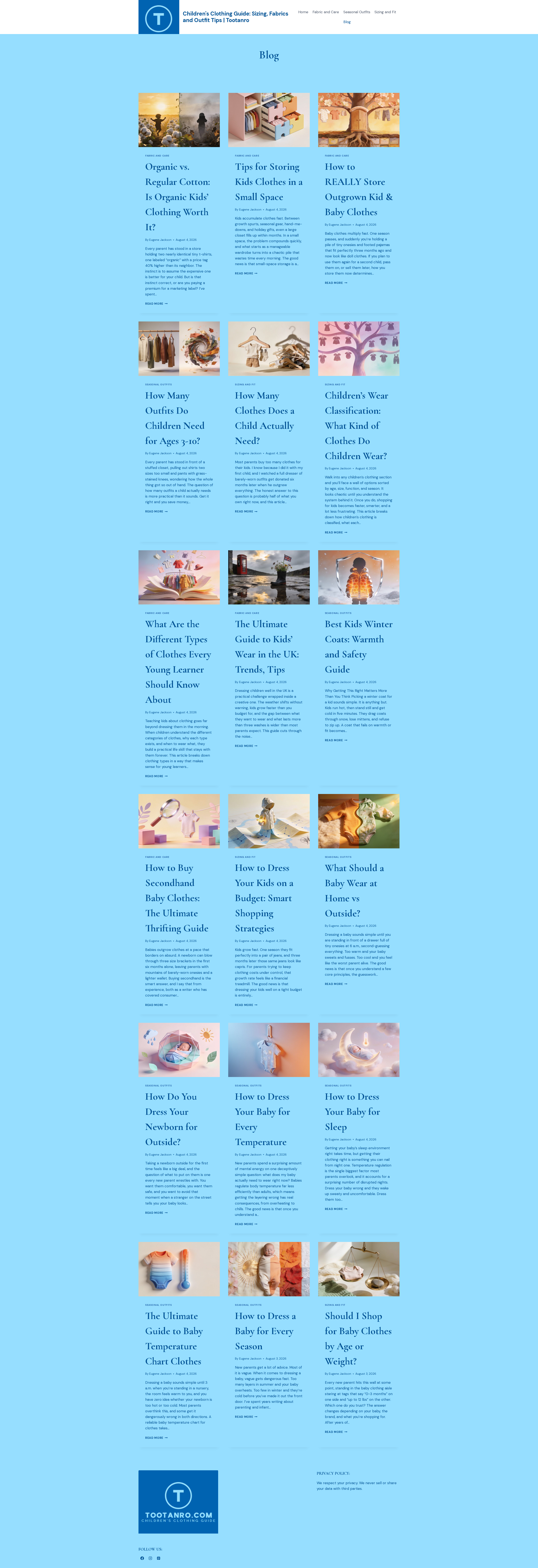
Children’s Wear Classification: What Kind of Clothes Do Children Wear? (356, 425)
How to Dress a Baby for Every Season (265, 1331)
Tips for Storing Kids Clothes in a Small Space (269, 182)
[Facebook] (142, 1558)
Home (303, 12)
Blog (347, 22)
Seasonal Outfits (356, 12)
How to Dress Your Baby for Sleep (352, 1111)
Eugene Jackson (160, 240)
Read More (156, 303)
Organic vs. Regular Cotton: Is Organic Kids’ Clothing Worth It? (177, 197)
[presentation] (179, 120)
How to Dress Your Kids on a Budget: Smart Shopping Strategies (264, 898)
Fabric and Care (326, 12)
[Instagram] (150, 1558)
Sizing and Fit (385, 12)
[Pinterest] (158, 1558)
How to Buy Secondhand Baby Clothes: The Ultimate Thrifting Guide (176, 898)
